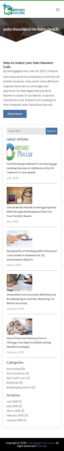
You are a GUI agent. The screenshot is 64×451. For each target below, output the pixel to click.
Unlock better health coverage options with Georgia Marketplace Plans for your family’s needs (31, 212)
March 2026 (14, 411)
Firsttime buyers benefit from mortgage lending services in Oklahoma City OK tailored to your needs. (32, 168)
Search (51, 131)
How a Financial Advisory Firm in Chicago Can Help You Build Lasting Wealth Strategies (29, 343)
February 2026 (15, 415)
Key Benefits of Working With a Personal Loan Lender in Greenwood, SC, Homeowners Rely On (32, 255)
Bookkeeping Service (19, 387)
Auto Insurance (16, 373)
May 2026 (12, 406)
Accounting (13, 369)
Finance (52, 71)
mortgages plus (17, 71)
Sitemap (42, 446)
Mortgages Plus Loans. (42, 443)
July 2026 (12, 401)
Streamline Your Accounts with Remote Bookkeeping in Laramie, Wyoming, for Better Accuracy (31, 299)
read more (15, 114)
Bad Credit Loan (16, 378)
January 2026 (15, 420)
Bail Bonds (12, 382)
